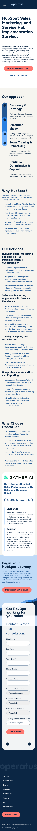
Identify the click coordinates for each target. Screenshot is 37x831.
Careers (6, 798)
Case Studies (8, 781)
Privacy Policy (8, 807)
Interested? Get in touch (18, 68)
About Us (6, 789)
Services (6, 776)
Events (5, 785)
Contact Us (7, 794)
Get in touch (11, 814)
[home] (16, 4)
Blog (4, 802)
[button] (5, 4)
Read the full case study (18, 500)
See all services (17, 75)
